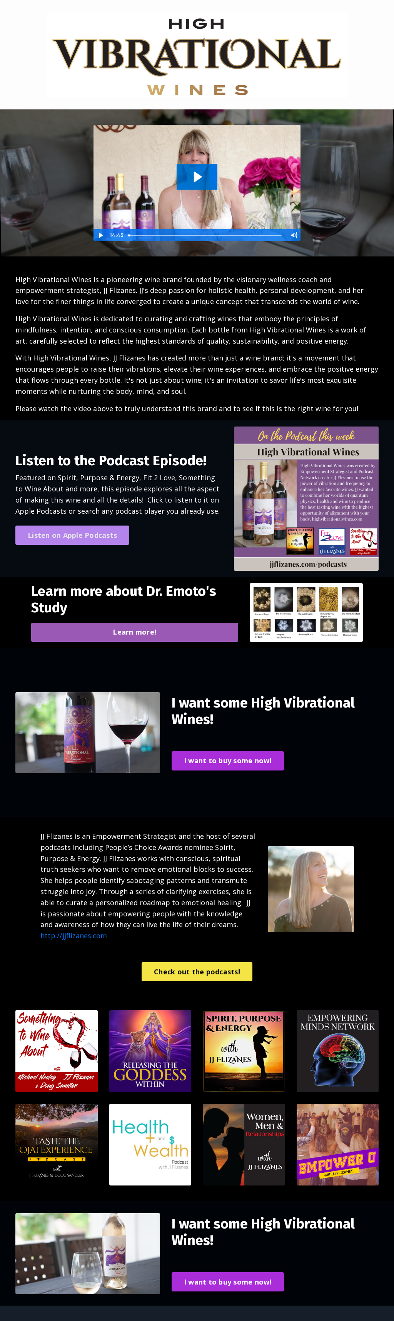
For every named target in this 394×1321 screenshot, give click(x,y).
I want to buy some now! (228, 760)
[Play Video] (100, 235)
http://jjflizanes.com (73, 935)
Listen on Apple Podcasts (72, 535)
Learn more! (134, 632)
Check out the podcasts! (197, 971)
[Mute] (293, 235)
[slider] (206, 235)
